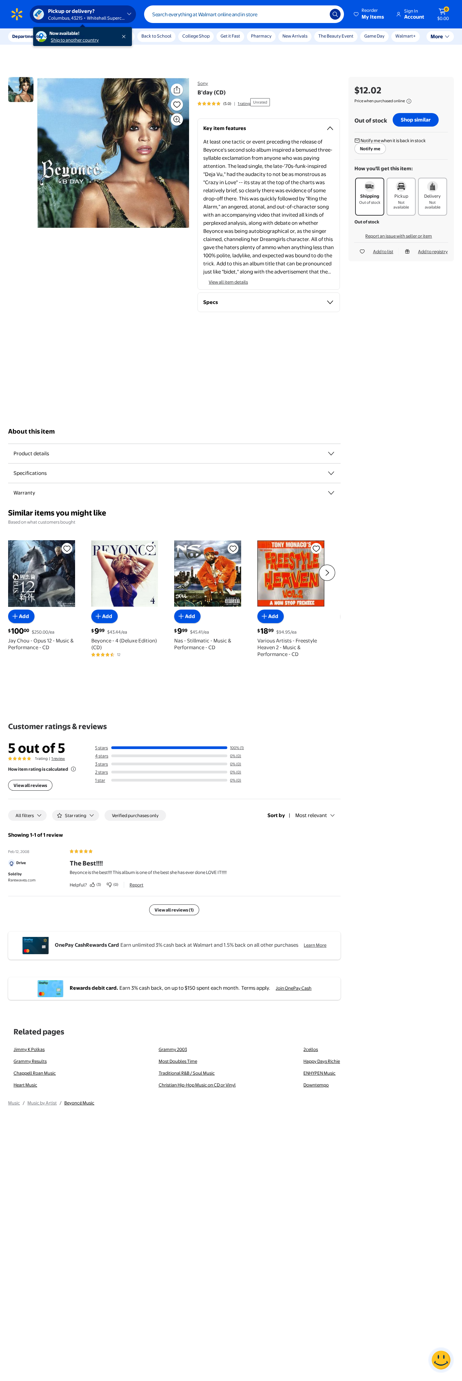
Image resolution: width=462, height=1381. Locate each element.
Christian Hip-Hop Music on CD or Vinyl (197, 1085)
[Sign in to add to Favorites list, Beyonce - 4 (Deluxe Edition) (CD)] (149, 548)
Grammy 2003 (173, 1049)
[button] (369, 14)
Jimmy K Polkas (29, 1049)
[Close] (125, 36)
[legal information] (409, 101)
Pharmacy (261, 36)
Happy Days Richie (321, 1061)
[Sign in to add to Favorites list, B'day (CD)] (177, 104)
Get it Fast (230, 36)
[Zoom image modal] (177, 119)
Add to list (383, 251)
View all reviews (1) (174, 910)
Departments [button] (26, 36)
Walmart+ (405, 36)
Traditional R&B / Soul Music (187, 1073)
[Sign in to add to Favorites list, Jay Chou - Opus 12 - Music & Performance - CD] (67, 548)
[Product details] (331, 453)
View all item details (228, 282)
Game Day (374, 36)
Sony (203, 83)
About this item (31, 431)
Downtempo (316, 1085)
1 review (58, 758)
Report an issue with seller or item (398, 236)
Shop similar (416, 119)
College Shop (196, 36)
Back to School (156, 36)
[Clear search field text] (319, 14)
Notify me (370, 148)
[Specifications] (331, 473)
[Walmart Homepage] (17, 14)
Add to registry (433, 251)
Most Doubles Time (178, 1061)
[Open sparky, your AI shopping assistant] (441, 1360)
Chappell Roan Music (35, 1073)
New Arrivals (294, 36)
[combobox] (244, 14)
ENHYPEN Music (319, 1073)
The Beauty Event (335, 36)
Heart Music (25, 1085)
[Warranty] (331, 492)
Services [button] (68, 36)
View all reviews (30, 785)
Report (136, 884)
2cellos (310, 1049)
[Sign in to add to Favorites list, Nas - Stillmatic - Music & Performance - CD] (233, 548)
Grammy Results (30, 1061)
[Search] (335, 14)
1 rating (244, 104)
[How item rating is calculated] (73, 769)
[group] (224, 103)
